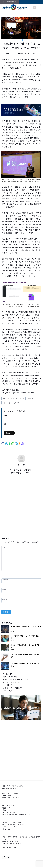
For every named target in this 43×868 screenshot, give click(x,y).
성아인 (12, 650)
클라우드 (16, 403)
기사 (21, 40)
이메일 (4, 589)
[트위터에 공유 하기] (6, 443)
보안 (22, 398)
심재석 (12, 631)
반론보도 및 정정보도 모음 (10, 798)
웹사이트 (4, 599)
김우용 (12, 640)
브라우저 (29, 398)
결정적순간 (7, 691)
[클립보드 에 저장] (23, 443)
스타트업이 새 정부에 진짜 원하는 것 (17, 679)
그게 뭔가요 (7, 685)
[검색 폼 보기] (34, 7)
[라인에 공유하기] (9, 443)
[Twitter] (8, 857)
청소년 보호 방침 (25, 814)
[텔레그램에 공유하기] (16, 443)
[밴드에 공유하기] (13, 443)
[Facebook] (4, 857)
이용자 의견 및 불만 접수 (10, 847)
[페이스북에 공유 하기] (3, 443)
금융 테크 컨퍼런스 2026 (10, 2)
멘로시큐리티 (13, 398)
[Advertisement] (21, 511)
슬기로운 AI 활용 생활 (12, 682)
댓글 (4, 547)
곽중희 (12, 666)
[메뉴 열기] (39, 7)
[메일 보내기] (19, 443)
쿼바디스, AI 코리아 (11, 677)
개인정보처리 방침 (8, 795)
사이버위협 (6, 403)
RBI (4, 398)
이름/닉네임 (6, 579)
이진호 (11, 53)
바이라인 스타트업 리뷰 (12, 688)
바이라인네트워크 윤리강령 (11, 793)
